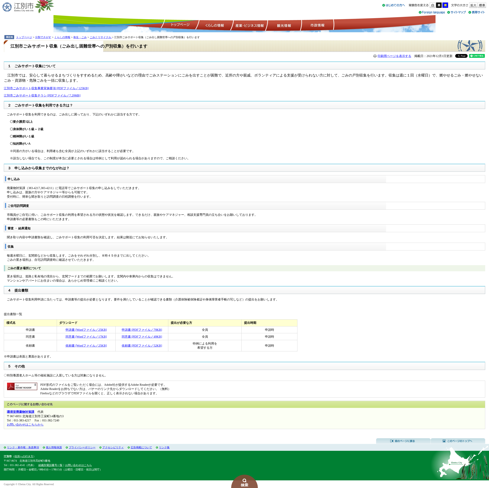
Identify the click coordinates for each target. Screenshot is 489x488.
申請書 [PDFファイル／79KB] (142, 329)
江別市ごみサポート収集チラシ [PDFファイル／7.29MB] (42, 95)
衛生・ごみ (80, 37)
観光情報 (283, 25)
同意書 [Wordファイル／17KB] (86, 336)
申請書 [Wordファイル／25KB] (86, 329)
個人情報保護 (54, 447)
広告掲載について (141, 447)
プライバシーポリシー (82, 447)
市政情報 (317, 25)
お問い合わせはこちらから (25, 424)
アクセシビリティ (113, 447)
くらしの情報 (214, 25)
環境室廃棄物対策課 (20, 411)
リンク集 (164, 447)
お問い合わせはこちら (78, 465)
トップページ (180, 25)
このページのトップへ (458, 441)
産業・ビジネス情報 (249, 25)
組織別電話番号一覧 (50, 465)
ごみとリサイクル (101, 37)
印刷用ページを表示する (394, 56)
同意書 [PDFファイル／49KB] (142, 336)
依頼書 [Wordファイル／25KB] (86, 345)
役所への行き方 (24, 456)
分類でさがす (43, 37)
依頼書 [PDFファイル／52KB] (142, 345)
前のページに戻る (403, 441)
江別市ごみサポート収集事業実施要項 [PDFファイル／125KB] (46, 88)
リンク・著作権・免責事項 (23, 447)
